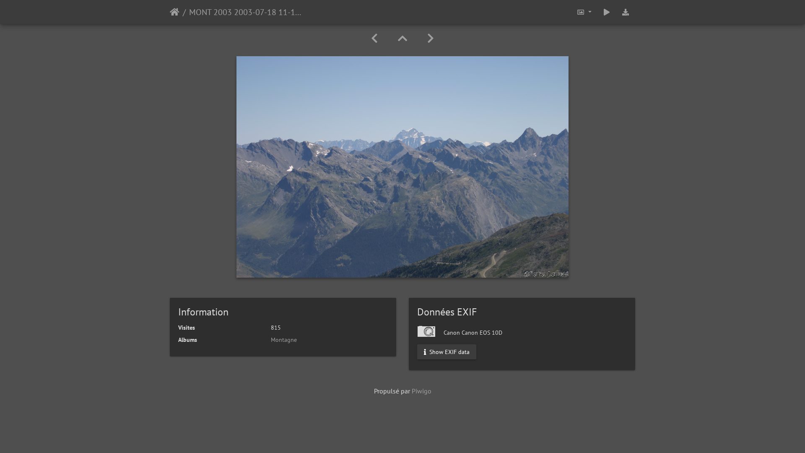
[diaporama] (606, 12)
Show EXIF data (449, 352)
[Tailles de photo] (584, 12)
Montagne (284, 340)
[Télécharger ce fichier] (625, 12)
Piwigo (421, 391)
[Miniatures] (402, 38)
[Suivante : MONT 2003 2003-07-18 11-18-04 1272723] (430, 38)
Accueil (174, 12)
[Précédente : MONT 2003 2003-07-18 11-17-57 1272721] (374, 38)
